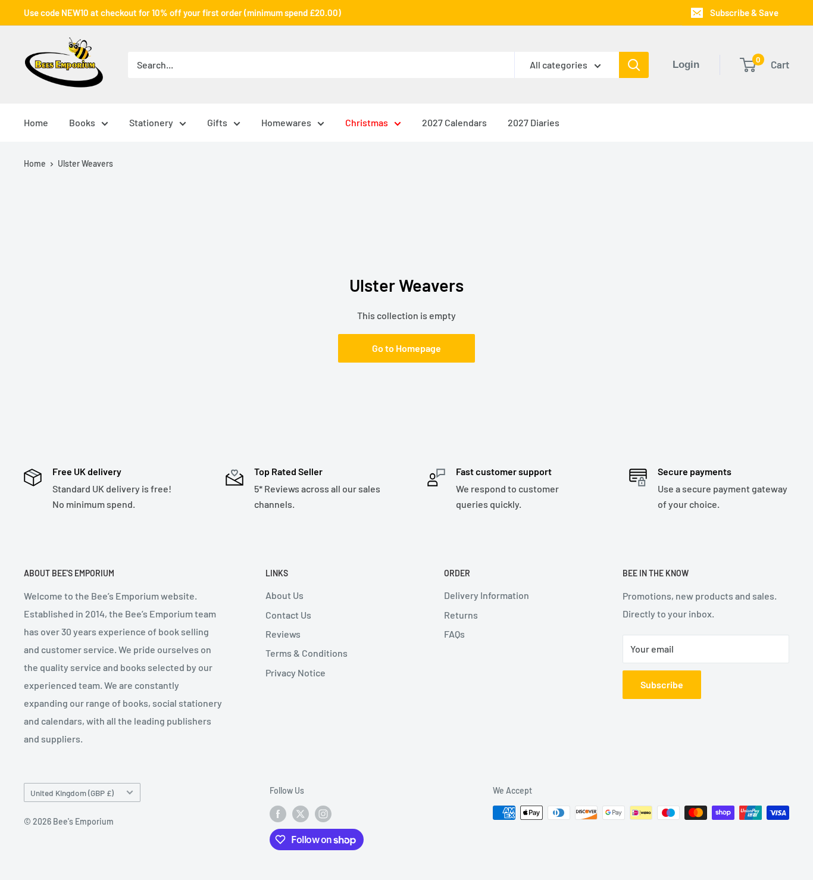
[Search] (634, 65)
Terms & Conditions (306, 653)
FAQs (454, 633)
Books (82, 122)
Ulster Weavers (85, 163)
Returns (461, 614)
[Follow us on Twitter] (300, 814)
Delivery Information (486, 595)
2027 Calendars (454, 122)
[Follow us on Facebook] (278, 814)
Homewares (286, 122)
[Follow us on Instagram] (323, 814)
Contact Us (288, 614)
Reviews (283, 633)
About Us (284, 595)
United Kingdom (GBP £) (72, 793)
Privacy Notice (295, 672)
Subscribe (661, 684)
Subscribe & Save (744, 12)
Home (36, 122)
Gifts (217, 122)
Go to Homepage (406, 348)
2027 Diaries (533, 122)
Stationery (151, 122)
